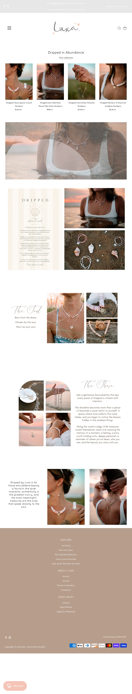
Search (66, 576)
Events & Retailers (66, 585)
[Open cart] (125, 28)
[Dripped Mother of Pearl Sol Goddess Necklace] (113, 81)
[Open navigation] (19, 28)
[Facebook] (4, 6)
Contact (66, 602)
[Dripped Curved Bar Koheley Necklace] (81, 81)
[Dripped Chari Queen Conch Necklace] (19, 81)
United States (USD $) (116, 6)
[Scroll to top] (125, 687)
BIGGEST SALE (57, 3)
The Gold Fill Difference (66, 554)
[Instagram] (8, 6)
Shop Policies (66, 607)
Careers (66, 581)
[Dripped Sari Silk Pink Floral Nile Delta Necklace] (50, 81)
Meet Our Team (66, 550)
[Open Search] (119, 28)
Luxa (23, 647)
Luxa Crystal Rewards (66, 559)
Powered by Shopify (36, 647)
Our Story (66, 545)
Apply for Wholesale (66, 611)
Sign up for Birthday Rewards (66, 563)
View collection (66, 57)
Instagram (66, 590)
